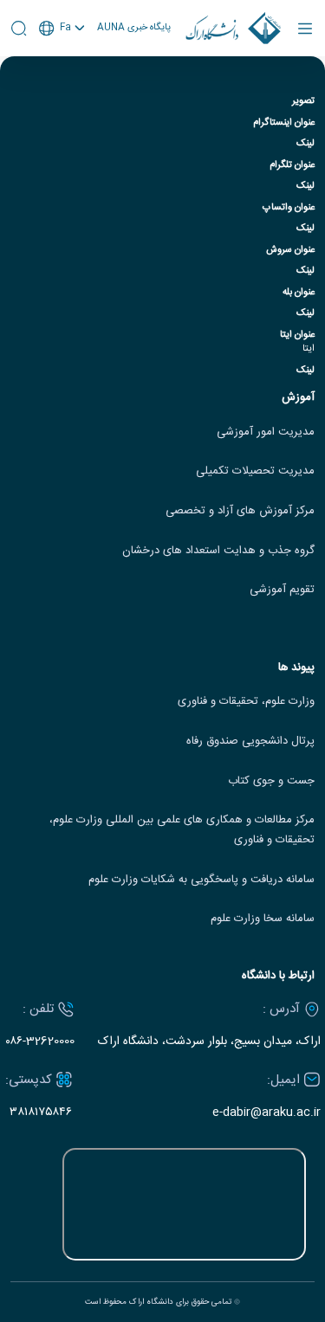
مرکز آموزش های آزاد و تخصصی (240, 511)
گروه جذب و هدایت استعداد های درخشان (218, 551)
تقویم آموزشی (282, 590)
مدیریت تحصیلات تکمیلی (255, 471)
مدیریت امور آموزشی (266, 432)
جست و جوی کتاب (271, 781)
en (62, 73)
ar (62, 93)
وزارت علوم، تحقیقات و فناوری (246, 702)
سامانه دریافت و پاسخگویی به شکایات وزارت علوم (201, 880)
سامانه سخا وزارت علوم (263, 919)
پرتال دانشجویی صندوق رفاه (250, 741)
